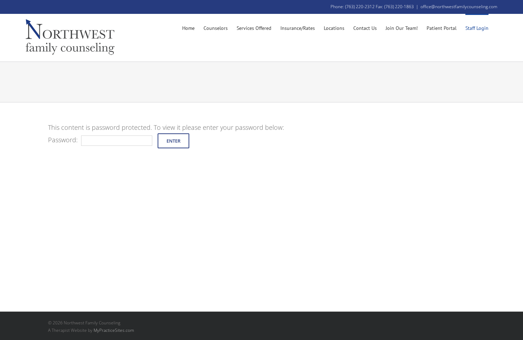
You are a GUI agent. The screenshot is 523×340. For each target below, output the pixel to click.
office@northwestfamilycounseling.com (459, 7)
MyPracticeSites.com (114, 330)
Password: (63, 140)
